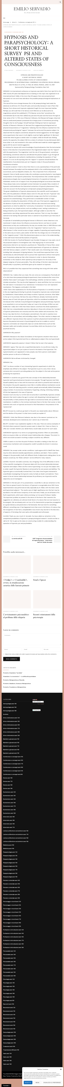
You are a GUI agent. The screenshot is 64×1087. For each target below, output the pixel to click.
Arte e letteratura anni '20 (11, 718)
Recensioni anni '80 (9, 1025)
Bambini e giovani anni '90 (11, 753)
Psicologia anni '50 (9, 986)
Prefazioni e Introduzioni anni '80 (13, 944)
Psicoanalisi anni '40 (9, 954)
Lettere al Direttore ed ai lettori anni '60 (15, 831)
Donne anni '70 (7, 781)
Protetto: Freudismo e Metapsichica (14, 687)
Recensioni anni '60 (9, 1022)
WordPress (21, 1076)
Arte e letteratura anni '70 (11, 728)
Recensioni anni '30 (9, 1011)
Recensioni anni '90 (9, 1029)
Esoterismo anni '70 (9, 806)
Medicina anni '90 (8, 848)
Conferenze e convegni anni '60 (13, 32)
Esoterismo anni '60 (9, 802)
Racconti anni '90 (8, 1004)
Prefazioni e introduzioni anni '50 (13, 937)
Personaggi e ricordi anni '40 (12, 908)
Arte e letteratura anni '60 (11, 725)
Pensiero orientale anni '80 (11, 894)
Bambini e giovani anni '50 (11, 739)
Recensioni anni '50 (9, 1018)
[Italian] (35, 699)
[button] (61, 1069)
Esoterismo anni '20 (9, 792)
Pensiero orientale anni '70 (11, 891)
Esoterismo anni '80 (9, 810)
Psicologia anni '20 (9, 979)
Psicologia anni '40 (9, 983)
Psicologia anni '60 (9, 990)
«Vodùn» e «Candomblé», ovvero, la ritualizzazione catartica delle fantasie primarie (16, 583)
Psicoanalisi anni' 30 (9, 972)
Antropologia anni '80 (9, 711)
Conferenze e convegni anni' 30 (13, 771)
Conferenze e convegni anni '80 (13, 767)
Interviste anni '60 (9, 817)
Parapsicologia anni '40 (10, 859)
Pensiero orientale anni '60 (11, 887)
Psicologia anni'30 (8, 1000)
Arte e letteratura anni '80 (11, 732)
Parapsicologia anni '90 (10, 877)
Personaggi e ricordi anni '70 (12, 919)
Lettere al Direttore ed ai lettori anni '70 (15, 834)
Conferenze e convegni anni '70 (13, 764)
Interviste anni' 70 (9, 827)
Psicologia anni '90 (9, 997)
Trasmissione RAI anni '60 (11, 1050)
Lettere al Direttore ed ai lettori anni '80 (15, 838)
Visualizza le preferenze (52, 1082)
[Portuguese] (36, 699)
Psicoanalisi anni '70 (9, 965)
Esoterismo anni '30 (9, 795)
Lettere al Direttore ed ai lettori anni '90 (15, 841)
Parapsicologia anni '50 (10, 863)
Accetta (28, 1082)
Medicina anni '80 (8, 845)
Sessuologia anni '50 (9, 1032)
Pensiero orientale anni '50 (11, 884)
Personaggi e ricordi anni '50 (12, 912)
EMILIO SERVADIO (32, 9)
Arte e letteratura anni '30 (11, 721)
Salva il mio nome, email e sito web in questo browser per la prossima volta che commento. (31, 654)
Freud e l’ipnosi (39, 580)
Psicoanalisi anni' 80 (9, 976)
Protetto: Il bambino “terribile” (12, 673)
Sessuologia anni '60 (9, 1036)
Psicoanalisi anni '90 (9, 969)
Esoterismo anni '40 (9, 799)
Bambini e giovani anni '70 (11, 746)
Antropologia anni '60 (9, 707)
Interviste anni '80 (9, 820)
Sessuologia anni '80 (9, 1039)
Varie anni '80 (7, 1057)
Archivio (5, 714)
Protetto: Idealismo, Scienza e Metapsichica (17, 683)
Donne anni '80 (7, 785)
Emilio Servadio (9, 70)
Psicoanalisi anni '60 (9, 961)
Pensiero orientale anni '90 (11, 898)
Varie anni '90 (7, 1060)
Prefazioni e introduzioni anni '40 (13, 933)
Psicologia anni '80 (9, 993)
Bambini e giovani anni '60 (11, 742)
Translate (42, 703)
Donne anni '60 (7, 778)
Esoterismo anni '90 (9, 813)
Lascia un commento (38, 70)
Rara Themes (7, 1076)
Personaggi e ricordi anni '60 (12, 916)
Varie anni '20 (7, 1053)
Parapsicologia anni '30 (10, 855)
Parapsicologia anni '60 (10, 866)
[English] (33, 699)
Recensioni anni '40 (9, 1014)
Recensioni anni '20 (9, 1007)
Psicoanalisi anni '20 (9, 951)
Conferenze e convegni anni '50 (13, 756)
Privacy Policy (37, 710)
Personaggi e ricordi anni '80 (12, 923)
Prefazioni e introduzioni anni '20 (13, 930)
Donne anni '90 (7, 788)
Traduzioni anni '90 (9, 1046)
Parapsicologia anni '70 (10, 870)
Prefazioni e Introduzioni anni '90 (13, 947)
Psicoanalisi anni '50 (9, 958)
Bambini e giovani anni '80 (11, 749)
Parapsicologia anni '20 (10, 852)
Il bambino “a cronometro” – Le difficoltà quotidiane (19, 676)
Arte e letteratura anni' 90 (11, 735)
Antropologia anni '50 (9, 703)
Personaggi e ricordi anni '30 (12, 905)
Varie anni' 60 (7, 1064)
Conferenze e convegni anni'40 (13, 774)
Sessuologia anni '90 (9, 1043)
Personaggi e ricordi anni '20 (12, 901)
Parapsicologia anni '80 (10, 873)
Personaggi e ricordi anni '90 (12, 926)
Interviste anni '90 (9, 824)
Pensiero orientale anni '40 (11, 880)
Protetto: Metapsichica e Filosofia (13, 680)
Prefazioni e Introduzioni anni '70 (13, 940)
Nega (37, 1082)
